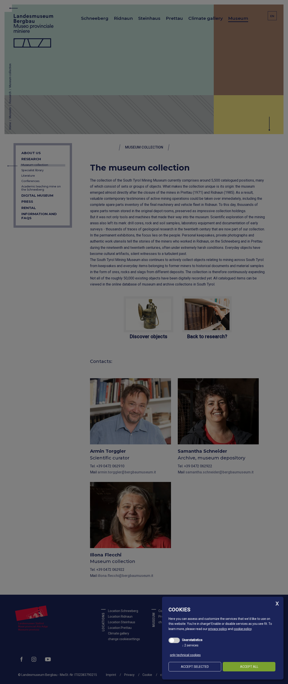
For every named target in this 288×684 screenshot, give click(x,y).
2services (190, 645)
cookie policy (243, 629)
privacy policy (217, 629)
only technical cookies (185, 655)
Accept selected (195, 666)
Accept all (249, 666)
